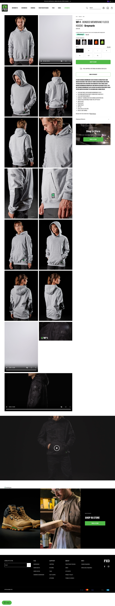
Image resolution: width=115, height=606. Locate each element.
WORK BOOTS (37, 567)
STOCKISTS (67, 8)
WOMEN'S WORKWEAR (39, 574)
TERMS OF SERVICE (69, 578)
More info (87, 34)
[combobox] (95, 7)
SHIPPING (51, 564)
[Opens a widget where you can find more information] (7, 603)
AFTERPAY (51, 578)
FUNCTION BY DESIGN (43, 8)
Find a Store (93, 139)
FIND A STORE (95, 523)
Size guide (109, 47)
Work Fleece (93, 113)
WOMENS (33, 8)
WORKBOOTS (15, 8)
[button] (103, 8)
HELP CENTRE (52, 574)
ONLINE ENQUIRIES (85, 564)
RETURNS (51, 567)
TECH (53, 8)
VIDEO (59, 8)
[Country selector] (112, 1)
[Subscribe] (29, 565)
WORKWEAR (24, 8)
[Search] (87, 8)
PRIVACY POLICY (69, 574)
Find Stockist (93, 74)
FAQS (50, 571)
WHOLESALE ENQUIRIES (86, 567)
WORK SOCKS (37, 571)
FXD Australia (7, 589)
